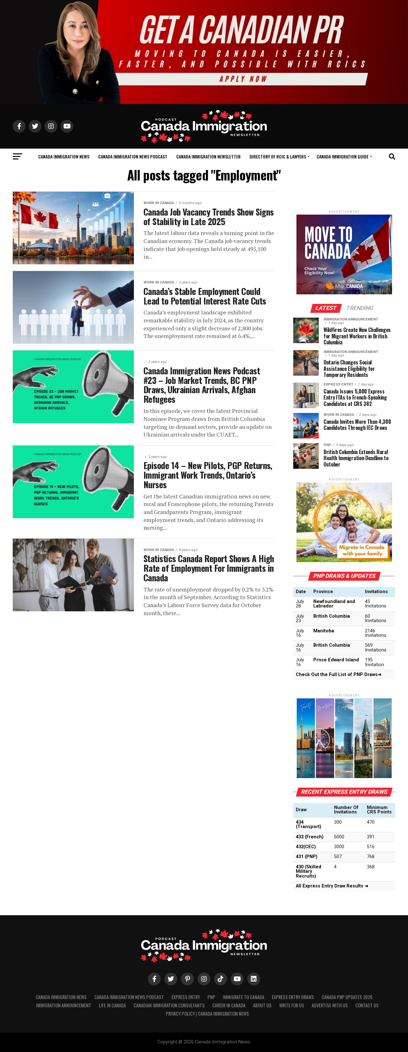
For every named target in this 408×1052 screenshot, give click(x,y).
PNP (211, 997)
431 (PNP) (306, 856)
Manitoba (323, 631)
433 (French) (310, 837)
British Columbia (331, 616)
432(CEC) (306, 847)
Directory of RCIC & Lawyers (278, 156)
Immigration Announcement (63, 1005)
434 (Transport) (308, 824)
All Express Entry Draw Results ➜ (332, 886)
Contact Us (367, 1005)
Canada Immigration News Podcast (132, 156)
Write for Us (291, 1005)
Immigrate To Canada (243, 997)
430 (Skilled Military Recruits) (308, 871)
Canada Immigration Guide (342, 156)
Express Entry (185, 997)
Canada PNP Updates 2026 (347, 997)
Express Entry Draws (293, 997)
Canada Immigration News (63, 156)
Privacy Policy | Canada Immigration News (207, 1013)
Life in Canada (112, 1005)
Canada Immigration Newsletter (208, 156)
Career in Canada (228, 1005)
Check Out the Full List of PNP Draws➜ (339, 674)
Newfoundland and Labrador (334, 604)
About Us (262, 1005)
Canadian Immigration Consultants (169, 1005)
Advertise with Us (330, 1005)
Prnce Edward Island (336, 660)
